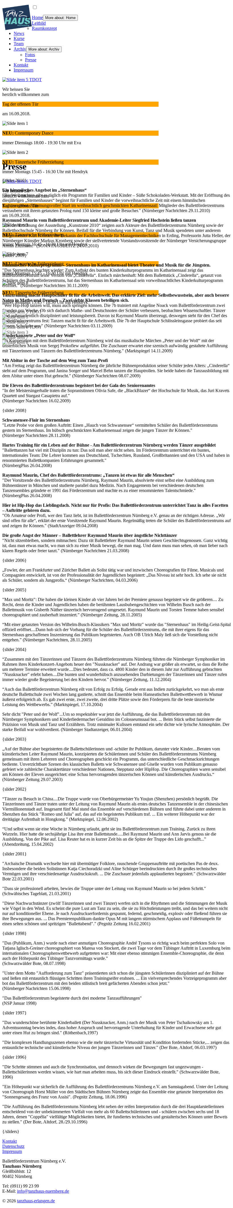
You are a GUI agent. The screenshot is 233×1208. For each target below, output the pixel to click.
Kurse (19, 38)
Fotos (30, 54)
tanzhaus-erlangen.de (36, 1200)
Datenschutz (13, 1146)
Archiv (20, 49)
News (19, 33)
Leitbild (39, 23)
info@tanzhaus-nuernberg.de (43, 1191)
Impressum (23, 70)
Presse (30, 59)
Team (19, 43)
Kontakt (21, 64)
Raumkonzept (44, 28)
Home (37, 17)
